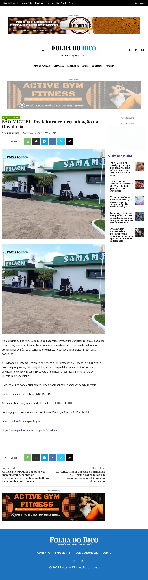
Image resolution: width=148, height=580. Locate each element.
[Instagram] (74, 561)
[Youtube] (142, 50)
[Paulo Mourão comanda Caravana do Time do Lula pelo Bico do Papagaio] (139, 184)
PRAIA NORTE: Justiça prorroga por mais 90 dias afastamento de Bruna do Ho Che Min (120, 169)
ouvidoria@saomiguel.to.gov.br (26, 421)
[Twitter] (136, 50)
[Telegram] (44, 141)
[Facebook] (129, 50)
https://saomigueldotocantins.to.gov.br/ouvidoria (29, 430)
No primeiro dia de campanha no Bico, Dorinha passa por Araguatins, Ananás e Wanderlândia (121, 218)
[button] (43, 49)
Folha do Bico (12, 132)
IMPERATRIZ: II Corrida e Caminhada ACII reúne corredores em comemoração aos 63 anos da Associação (80, 476)
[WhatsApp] (27, 141)
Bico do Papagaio (11, 117)
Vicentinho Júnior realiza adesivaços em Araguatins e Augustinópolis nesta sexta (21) (121, 202)
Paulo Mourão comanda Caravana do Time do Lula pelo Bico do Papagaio (121, 186)
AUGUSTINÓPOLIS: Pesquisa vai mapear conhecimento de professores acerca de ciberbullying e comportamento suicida (25, 476)
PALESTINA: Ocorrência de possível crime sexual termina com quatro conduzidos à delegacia (121, 235)
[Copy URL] (69, 141)
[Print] (36, 141)
